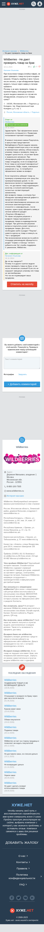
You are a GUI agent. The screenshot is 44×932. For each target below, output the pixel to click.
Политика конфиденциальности (22, 876)
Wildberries (9, 122)
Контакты (22, 862)
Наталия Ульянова (13, 256)
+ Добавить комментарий (22, 384)
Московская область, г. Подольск (26, 112)
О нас (22, 856)
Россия (9, 112)
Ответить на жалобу (22, 284)
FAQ (22, 884)
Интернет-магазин (15, 496)
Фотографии (9, 374)
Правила (22, 868)
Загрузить (22, 374)
